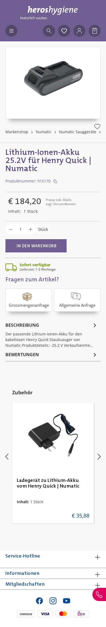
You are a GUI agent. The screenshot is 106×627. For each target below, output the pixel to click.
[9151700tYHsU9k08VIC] (53, 77)
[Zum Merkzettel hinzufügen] (97, 126)
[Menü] (11, 31)
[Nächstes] (99, 456)
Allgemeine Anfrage (77, 305)
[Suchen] (49, 31)
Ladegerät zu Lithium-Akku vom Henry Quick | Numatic (48, 483)
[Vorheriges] (7, 456)
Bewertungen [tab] (22, 355)
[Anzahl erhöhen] (30, 229)
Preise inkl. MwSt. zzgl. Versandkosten (61, 202)
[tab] (51, 334)
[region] (53, 83)
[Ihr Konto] (79, 31)
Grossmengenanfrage (29, 305)
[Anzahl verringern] (10, 229)
